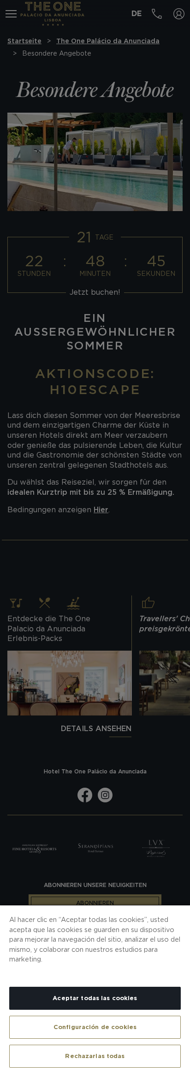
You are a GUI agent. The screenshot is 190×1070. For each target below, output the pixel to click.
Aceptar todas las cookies (95, 998)
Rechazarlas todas (95, 1056)
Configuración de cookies (95, 1027)
